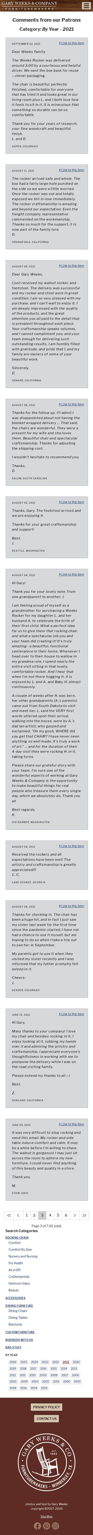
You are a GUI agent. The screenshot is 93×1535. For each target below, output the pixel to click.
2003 (35, 1381)
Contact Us (47, 1419)
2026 (13, 1362)
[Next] (74, 1215)
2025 (24, 1362)
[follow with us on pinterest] (46, 1526)
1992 (44, 1388)
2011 (23, 1375)
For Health (16, 1263)
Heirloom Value (19, 1283)
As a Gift (15, 1270)
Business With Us (19, 1340)
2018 (23, 1368)
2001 (56, 1381)
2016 (43, 1368)
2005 (13, 1381)
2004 (24, 1381)
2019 (13, 1368)
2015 (54, 1368)
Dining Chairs (18, 1311)
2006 (75, 1375)
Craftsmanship (19, 1277)
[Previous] (18, 1215)
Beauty (14, 1290)
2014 (64, 1368)
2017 (33, 1368)
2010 (32, 1375)
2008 (54, 1375)
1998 (13, 1388)
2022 (55, 1362)
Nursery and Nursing (23, 1256)
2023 (45, 1362)
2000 (66, 1381)
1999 (77, 1381)
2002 (45, 1381)
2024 (34, 1362)
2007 (64, 1375)
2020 (76, 1362)
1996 (23, 1388)
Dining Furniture (19, 1305)
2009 (43, 1375)
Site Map (47, 1516)
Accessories (15, 1298)
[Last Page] (84, 1215)
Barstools (15, 1324)
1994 (34, 1388)
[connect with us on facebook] (37, 1526)
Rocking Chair (17, 1237)
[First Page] (9, 1215)
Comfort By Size (20, 1249)
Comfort (15, 1243)
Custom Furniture (20, 1332)
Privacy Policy (46, 1407)
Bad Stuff (13, 1347)
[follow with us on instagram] (55, 1526)
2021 (66, 1362)
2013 (74, 1368)
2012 (13, 1375)
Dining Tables (18, 1317)
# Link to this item (71, 43)
